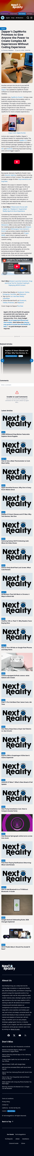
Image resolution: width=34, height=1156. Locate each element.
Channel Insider (13, 1143)
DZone (23, 1143)
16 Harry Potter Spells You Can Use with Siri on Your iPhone (15, 1060)
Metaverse (4, 225)
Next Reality (22, 13)
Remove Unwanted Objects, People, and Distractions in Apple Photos (13, 1050)
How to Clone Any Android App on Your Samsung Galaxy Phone (16, 1055)
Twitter (27, 292)
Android (9, 149)
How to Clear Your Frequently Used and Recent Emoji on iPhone (15, 1078)
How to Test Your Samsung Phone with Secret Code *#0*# (17, 1073)
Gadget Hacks (13, 13)
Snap (12, 18)
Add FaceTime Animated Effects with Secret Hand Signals (16, 1068)
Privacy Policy (6, 1101)
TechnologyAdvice (20, 1134)
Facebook (21, 292)
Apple (8, 18)
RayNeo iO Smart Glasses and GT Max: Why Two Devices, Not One (16, 515)
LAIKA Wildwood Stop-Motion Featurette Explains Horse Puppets (15, 435)
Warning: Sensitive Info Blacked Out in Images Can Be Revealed (15, 1087)
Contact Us (5, 1105)
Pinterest (11, 303)
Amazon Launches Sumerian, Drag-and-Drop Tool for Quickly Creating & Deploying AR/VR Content (19, 283)
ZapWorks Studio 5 (17, 97)
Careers (8, 1111)
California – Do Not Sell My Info (11, 1108)
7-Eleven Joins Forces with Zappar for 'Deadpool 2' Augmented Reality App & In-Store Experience (15, 209)
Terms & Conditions (8, 1098)
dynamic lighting (10, 175)
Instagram (6, 294)
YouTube (13, 294)
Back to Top (6, 1121)
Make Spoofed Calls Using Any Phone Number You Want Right (16, 1082)
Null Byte (29, 13)
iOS (2, 149)
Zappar (3, 90)
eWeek (17, 1139)
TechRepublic (9, 1139)
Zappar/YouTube (21, 133)
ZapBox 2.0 (23, 140)
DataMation (25, 1139)
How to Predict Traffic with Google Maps (13, 1064)
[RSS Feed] (25, 1035)
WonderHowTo (4, 13)
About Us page (15, 1029)
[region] (17, 124)
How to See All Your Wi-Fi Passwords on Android (16, 1046)
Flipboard (23, 294)
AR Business (20, 18)
